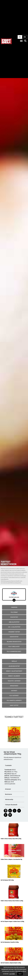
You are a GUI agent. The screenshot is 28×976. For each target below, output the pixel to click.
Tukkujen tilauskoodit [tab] (11, 804)
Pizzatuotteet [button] (14, 617)
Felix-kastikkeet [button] (14, 695)
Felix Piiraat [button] (14, 612)
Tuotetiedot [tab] (8, 765)
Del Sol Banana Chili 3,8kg (7, 880)
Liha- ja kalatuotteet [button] (14, 627)
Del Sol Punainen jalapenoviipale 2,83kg (11, 963)
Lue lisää (12, 974)
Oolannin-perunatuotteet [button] (14, 641)
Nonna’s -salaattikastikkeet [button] (14, 671)
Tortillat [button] (14, 661)
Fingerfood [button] (14, 607)
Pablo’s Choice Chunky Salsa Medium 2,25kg (12, 900)
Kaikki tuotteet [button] (14, 705)
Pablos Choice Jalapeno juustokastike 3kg (11, 859)
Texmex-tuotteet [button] (14, 656)
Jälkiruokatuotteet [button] (14, 666)
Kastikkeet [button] (14, 690)
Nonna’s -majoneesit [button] (14, 676)
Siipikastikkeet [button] (14, 685)
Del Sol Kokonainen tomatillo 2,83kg (10, 942)
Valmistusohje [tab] (9, 799)
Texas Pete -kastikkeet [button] (14, 681)
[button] (21, 41)
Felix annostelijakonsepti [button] (14, 700)
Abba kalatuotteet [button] (14, 622)
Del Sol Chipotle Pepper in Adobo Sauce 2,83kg (12, 921)
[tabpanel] (14, 777)
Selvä (20, 974)
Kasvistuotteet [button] (14, 636)
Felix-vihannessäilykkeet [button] (14, 651)
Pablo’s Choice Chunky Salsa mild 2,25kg (11, 838)
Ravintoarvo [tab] (8, 794)
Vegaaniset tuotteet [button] (14, 632)
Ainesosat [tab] (8, 789)
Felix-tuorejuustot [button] (14, 646)
